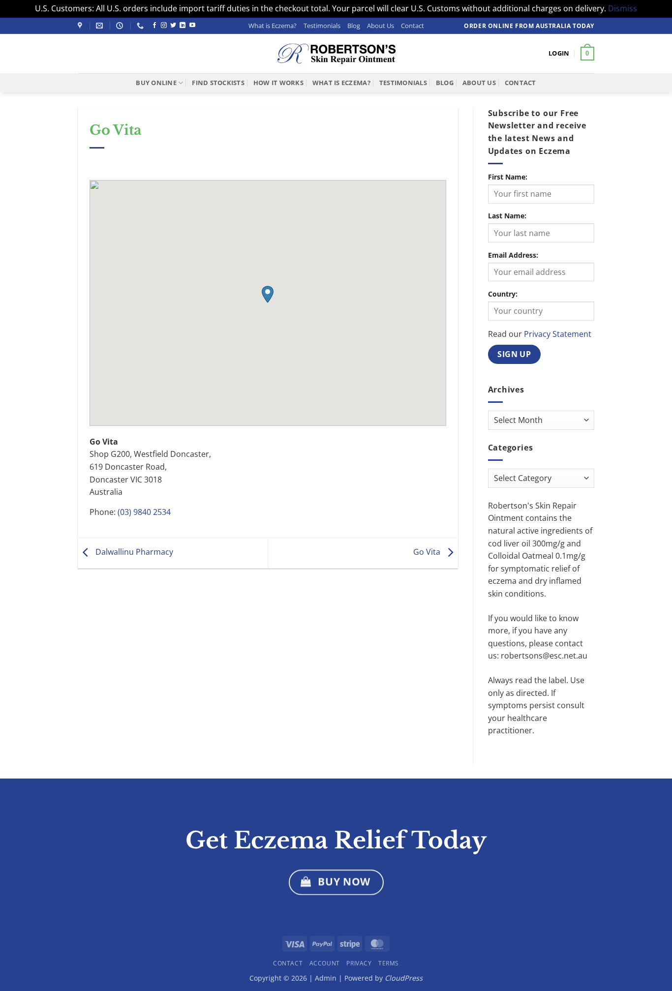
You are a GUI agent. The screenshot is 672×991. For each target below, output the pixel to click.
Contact (412, 25)
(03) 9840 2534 (144, 512)
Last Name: (507, 215)
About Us (380, 25)
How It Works (278, 82)
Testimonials (322, 25)
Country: (503, 294)
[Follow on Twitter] (173, 25)
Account (324, 963)
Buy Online (156, 82)
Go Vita (427, 552)
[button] (559, 53)
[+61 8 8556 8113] (141, 25)
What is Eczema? (272, 25)
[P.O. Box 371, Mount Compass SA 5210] (81, 25)
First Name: (507, 176)
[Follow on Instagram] (164, 25)
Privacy (358, 963)
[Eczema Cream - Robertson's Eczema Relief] (336, 53)
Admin (326, 978)
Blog (353, 25)
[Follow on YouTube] (192, 25)
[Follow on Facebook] (154, 25)
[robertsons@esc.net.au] (100, 25)
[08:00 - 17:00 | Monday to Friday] (120, 25)
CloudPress (404, 978)
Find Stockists (218, 82)
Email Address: (513, 255)
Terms (388, 963)
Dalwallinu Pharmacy (133, 552)
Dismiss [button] (622, 8)
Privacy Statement (557, 334)
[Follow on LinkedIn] (182, 25)
